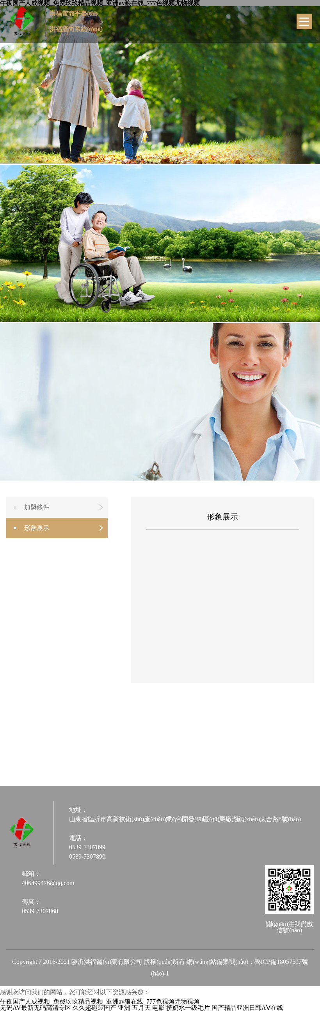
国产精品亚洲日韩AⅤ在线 (247, 1007)
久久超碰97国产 (94, 1007)
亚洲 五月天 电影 (141, 1007)
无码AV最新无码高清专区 (35, 1007)
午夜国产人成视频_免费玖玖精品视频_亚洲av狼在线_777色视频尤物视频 (99, 1001)
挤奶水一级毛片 (188, 1007)
